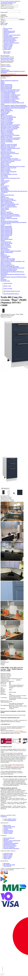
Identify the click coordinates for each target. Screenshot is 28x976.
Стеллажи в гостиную (6, 150)
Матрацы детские (5, 165)
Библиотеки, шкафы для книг (8, 146)
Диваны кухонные (5, 180)
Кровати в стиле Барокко (7, 118)
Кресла (2, 193)
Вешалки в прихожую (6, 211)
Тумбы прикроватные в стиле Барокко (10, 135)
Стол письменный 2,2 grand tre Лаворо (10, 98)
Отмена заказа (6, 49)
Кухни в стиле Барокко (6, 120)
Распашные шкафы (5, 111)
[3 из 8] (12, 560)
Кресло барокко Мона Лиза (7, 195)
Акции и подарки (7, 28)
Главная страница (7, 283)
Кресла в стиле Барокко (6, 131)
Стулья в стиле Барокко (6, 140)
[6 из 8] (12, 620)
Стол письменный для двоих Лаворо (10, 101)
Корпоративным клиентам (9, 40)
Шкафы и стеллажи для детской (8, 167)
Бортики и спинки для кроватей (8, 171)
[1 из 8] (12, 521)
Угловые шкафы (4, 113)
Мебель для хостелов (6, 262)
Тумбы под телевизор (6, 149)
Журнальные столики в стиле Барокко (10, 127)
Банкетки (3, 196)
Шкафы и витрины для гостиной (9, 145)
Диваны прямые (5, 189)
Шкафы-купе (4, 114)
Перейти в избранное (6, 66)
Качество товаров (7, 46)
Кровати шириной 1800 (6, 232)
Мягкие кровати (5, 238)
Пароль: (3, 19)
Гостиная (3, 143)
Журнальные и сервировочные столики (10, 148)
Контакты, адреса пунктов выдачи (11, 35)
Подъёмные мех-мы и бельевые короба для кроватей (13, 222)
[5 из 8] (12, 600)
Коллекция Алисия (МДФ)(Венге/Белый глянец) (12, 267)
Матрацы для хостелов (6, 264)
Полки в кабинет (5, 208)
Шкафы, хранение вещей (7, 110)
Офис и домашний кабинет (7, 202)
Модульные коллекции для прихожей (10, 214)
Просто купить (7, 825)
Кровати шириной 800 (6, 88)
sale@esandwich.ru (11, 820)
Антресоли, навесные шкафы (8, 258)
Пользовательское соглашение (10, 37)
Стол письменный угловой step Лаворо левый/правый (14, 106)
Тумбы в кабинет (5, 209)
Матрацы (3, 240)
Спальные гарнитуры (6, 223)
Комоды (3, 81)
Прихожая (3, 210)
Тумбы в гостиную (5, 154)
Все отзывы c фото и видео (7, 60)
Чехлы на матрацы (5, 249)
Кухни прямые (4, 175)
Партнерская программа (9, 38)
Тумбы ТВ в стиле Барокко (7, 133)
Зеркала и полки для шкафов (8, 260)
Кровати (3, 83)
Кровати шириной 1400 (6, 230)
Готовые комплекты (5, 157)
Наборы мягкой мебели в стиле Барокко (10, 124)
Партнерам (6, 33)
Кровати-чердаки (5, 163)
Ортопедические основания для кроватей (11, 251)
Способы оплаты (7, 827)
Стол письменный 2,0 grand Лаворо (9, 97)
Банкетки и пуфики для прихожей (9, 218)
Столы (2, 179)
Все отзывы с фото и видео (7, 58)
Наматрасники (4, 248)
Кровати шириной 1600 (6, 87)
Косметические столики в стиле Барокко (10, 137)
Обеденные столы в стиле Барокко (9, 128)
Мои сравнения (7, 866)
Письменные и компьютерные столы (10, 91)
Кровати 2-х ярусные (6, 162)
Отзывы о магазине (8, 831)
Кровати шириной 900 (6, 227)
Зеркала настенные (5, 244)
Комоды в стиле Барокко (7, 141)
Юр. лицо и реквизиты (9, 41)
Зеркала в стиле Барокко (6, 123)
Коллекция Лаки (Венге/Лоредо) (9, 270)
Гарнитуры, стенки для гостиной (9, 144)
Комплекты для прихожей (7, 213)
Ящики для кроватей (6, 170)
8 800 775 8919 (4, 23)
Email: (2, 17)
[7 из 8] (12, 639)
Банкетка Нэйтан (5, 197)
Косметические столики (6, 243)
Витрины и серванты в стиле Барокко (10, 139)
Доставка (5, 829)
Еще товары (3, 279)
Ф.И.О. (2, 6)
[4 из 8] (12, 580)
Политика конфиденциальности (11, 42)
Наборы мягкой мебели (6, 201)
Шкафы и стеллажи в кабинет (8, 205)
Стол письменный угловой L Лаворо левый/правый (13, 105)
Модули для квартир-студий (7, 265)
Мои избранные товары (9, 864)
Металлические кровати (6, 239)
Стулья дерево (4, 182)
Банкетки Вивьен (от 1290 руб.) (8, 200)
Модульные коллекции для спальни (9, 221)
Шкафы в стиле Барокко (6, 136)
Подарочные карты (5, 280)
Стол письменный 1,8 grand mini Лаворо (10, 94)
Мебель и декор (7, 285)
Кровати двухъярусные (6, 84)
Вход (2, 55)
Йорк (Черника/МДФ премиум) (11, 293)
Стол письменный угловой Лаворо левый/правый (13, 107)
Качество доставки (8, 45)
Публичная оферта (8, 36)
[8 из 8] (12, 659)
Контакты (5, 29)
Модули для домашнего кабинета (9, 206)
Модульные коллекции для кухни (9, 174)
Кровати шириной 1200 (6, 85)
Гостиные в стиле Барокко (7, 122)
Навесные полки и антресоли (8, 152)
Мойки (2, 184)
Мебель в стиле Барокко (6, 115)
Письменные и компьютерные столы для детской (13, 166)
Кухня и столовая (5, 172)
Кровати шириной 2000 (6, 234)
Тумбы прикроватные (6, 109)
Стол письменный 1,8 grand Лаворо (9, 96)
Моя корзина (6, 863)
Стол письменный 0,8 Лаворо (8, 92)
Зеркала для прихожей (6, 217)
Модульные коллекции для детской (9, 158)
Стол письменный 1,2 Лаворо (8, 93)
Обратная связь (4, 871)
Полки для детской (5, 169)
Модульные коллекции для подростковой (11, 159)
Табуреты (3, 183)
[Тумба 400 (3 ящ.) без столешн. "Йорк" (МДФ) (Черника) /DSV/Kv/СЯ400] (10, 482)
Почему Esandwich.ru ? (9, 32)
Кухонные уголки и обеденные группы (10, 89)
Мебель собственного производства (9, 80)
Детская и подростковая (6, 156)
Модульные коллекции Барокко (8, 117)
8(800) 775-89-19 (12, 819)
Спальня (3, 219)
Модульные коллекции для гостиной (10, 153)
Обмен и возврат (7, 48)
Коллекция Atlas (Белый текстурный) (10, 266)
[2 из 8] (12, 540)
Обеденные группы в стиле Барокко (9, 126)
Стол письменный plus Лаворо (8, 100)
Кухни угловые (4, 176)
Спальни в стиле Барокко (7, 119)
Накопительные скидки (9, 31)
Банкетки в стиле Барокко (7, 130)
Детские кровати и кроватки (8, 161)
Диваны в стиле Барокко (7, 132)
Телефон (3, 5)
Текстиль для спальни (6, 247)
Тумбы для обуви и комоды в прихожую (10, 215)
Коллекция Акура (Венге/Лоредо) (9, 269)
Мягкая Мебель (4, 188)
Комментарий (4, 12)
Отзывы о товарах (7, 833)
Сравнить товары (5, 70)
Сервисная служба (7, 44)
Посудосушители (5, 185)
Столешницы (4, 187)
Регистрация (6, 55)
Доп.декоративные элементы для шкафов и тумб (12, 261)
